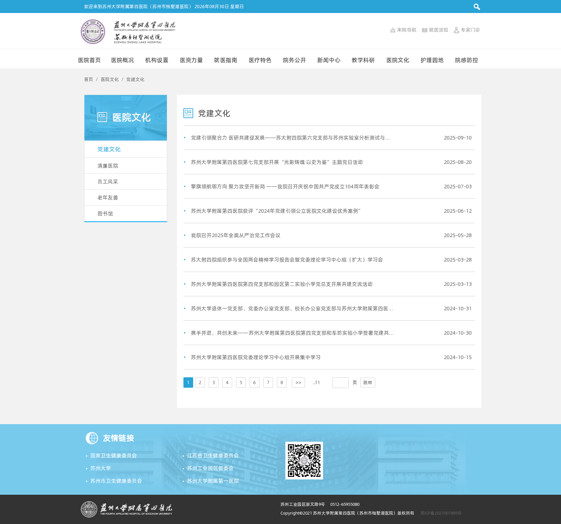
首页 (88, 79)
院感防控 (466, 60)
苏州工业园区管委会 (210, 468)
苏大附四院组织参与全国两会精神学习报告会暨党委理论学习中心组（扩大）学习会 (287, 259)
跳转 (367, 382)
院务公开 (294, 60)
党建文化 (135, 79)
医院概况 (122, 60)
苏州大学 (100, 468)
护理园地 (432, 60)
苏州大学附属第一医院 (213, 480)
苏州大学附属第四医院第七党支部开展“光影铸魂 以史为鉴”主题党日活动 (277, 162)
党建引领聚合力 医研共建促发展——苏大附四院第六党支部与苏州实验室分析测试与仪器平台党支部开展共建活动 (293, 137)
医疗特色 (260, 60)
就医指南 (225, 60)
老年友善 (107, 197)
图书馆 (105, 213)
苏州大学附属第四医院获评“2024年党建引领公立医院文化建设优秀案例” (277, 210)
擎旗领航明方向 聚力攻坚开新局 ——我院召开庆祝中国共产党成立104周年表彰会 (285, 186)
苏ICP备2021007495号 (441, 513)
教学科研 (363, 60)
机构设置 (156, 60)
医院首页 (89, 60)
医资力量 (191, 60)
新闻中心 (329, 60)
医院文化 (397, 60)
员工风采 (107, 181)
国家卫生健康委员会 (113, 455)
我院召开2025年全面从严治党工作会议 (235, 235)
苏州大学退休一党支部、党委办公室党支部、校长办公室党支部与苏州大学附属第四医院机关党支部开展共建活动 (293, 308)
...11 (316, 382)
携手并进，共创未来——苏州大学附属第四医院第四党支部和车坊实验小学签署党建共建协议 (293, 332)
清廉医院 (107, 165)
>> (298, 382)
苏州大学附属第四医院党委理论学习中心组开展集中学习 (256, 357)
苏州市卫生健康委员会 (116, 480)
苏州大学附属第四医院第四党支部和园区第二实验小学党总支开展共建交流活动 (282, 284)
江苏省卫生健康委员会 (213, 455)
